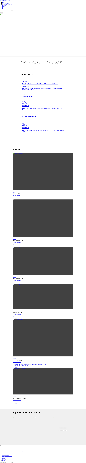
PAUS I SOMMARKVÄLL (18, 360)
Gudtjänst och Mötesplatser (7, 4)
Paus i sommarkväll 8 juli (17, 312)
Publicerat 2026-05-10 (17, 400)
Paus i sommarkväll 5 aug (18, 193)
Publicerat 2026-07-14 (17, 195)
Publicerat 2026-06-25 (17, 362)
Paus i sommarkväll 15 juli (18, 278)
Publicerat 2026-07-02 (17, 280)
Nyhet (14, 192)
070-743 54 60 (24, 447)
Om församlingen (5, 3)
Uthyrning (4, 7)
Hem (3, 2)
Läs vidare (15, 198)
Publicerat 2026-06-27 (17, 314)
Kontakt (3, 8)
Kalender (4, 5)
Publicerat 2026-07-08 (17, 242)
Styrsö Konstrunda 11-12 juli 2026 (19, 398)
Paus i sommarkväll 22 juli (18, 240)
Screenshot (15, 244)
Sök (12, 10)
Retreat (3, 6)
